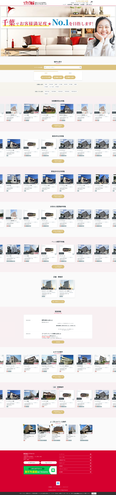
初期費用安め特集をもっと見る (58, 126)
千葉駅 (46, 84)
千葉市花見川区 (74, 91)
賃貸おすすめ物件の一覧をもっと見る (58, 377)
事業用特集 (76, 4)
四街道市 (46, 93)
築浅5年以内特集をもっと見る (58, 161)
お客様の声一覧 (62, 460)
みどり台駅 (52, 86)
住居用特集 (69, 4)
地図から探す (70, 77)
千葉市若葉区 (53, 91)
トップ (64, 4)
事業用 (70, 73)
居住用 (46, 73)
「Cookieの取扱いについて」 (78, 493)
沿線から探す (59, 77)
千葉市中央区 (47, 91)
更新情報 (58, 342)
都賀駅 (75, 84)
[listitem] (31, 113)
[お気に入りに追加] (2, 113)
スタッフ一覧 (61, 457)
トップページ (61, 454)
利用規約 (61, 466)
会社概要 (82, 4)
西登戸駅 (65, 84)
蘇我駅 (56, 84)
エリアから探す (47, 77)
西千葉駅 (70, 84)
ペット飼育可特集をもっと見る (58, 267)
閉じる (94, 493)
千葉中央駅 (51, 84)
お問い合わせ (89, 4)
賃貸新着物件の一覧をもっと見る (58, 412)
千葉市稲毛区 (67, 91)
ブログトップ (61, 463)
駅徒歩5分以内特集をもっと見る (58, 196)
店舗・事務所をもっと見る (58, 301)
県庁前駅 (57, 86)
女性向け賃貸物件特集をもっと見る (58, 232)
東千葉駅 (46, 86)
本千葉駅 (60, 84)
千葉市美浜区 (60, 91)
